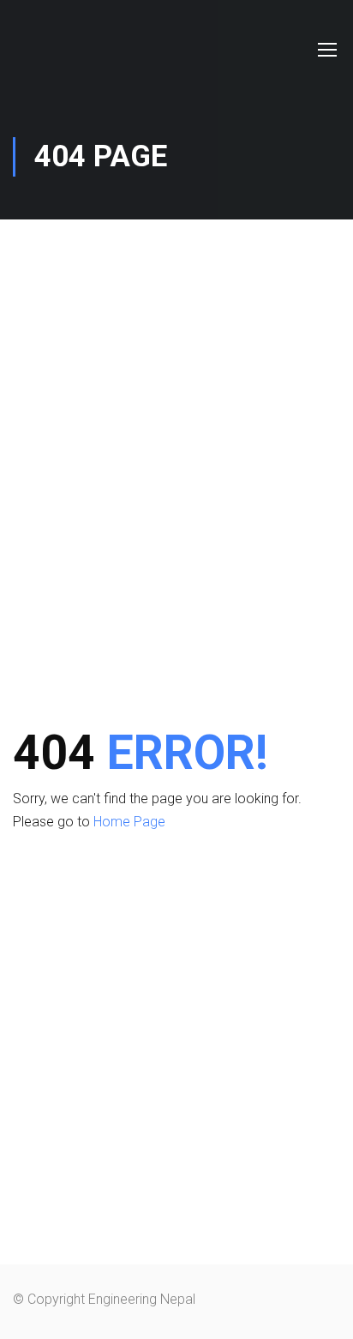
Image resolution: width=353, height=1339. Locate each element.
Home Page (129, 822)
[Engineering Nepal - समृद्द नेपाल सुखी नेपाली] (58, 49)
